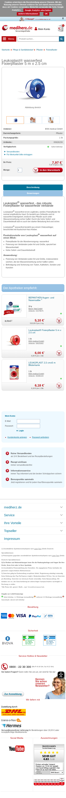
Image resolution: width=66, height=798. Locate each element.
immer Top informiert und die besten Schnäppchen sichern (36, 472)
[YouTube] (17, 749)
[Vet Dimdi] (49, 640)
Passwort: (9, 426)
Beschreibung (33, 187)
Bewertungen (33, 193)
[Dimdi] (28, 640)
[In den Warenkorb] (48, 170)
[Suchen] (61, 38)
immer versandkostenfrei (21, 463)
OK (46, 14)
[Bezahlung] (33, 616)
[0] (57, 30)
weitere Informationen (28, 14)
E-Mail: (8, 421)
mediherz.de (13, 507)
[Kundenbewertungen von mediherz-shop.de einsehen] (49, 759)
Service (9, 515)
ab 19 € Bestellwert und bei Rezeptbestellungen (32, 454)
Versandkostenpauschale (36, 587)
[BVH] (7, 640)
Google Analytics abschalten (38, 10)
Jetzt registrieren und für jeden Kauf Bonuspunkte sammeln (36, 480)
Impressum (12, 538)
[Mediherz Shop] (17, 28)
